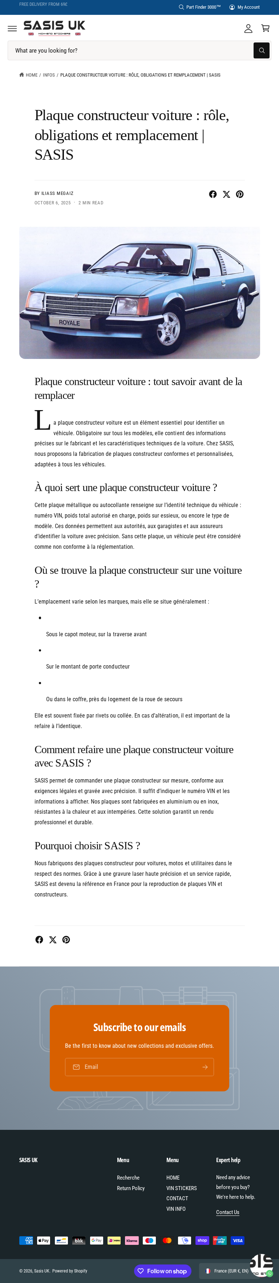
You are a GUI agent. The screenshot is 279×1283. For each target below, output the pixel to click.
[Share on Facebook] (213, 194)
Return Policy (131, 1188)
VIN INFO (176, 1209)
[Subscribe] (205, 1067)
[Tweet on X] (226, 194)
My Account (249, 7)
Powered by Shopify (69, 1271)
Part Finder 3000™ (203, 7)
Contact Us (227, 1212)
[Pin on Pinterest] (239, 194)
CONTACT (177, 1198)
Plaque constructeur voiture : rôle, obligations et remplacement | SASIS (140, 75)
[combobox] (139, 51)
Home (31, 75)
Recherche (128, 1177)
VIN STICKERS (181, 1188)
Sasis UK (41, 1271)
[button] (12, 28)
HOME (172, 1177)
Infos (48, 75)
